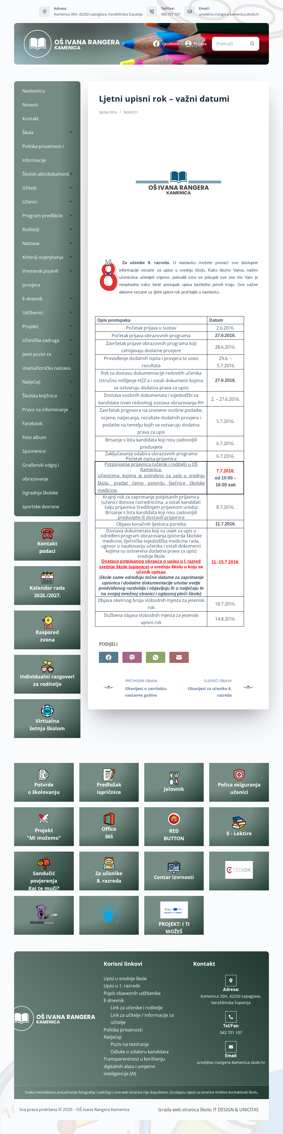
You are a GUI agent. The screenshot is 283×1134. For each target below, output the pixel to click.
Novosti (131, 112)
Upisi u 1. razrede (122, 986)
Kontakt (30, 119)
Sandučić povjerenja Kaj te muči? (43, 881)
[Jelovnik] (174, 778)
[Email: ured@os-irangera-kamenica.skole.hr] (189, 11)
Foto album (34, 437)
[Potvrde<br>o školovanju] (44, 774)
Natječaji (113, 1037)
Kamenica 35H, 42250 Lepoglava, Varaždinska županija (98, 14)
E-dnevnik (114, 1000)
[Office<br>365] (109, 819)
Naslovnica (33, 91)
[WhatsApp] (155, 657)
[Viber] (132, 657)
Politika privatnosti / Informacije (43, 153)
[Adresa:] (231, 980)
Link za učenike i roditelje (137, 1008)
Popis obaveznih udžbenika (132, 993)
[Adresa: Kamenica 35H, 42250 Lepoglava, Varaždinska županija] (44, 11)
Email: (231, 1055)
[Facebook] (108, 657)
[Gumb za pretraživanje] (252, 44)
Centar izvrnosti (174, 877)
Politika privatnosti (123, 1030)
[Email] (179, 657)
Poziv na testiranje (130, 1044)
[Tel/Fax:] (231, 1017)
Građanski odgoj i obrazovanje (40, 472)
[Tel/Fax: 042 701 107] (152, 11)
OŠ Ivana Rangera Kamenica (102, 1109)
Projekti (30, 326)
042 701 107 (170, 14)
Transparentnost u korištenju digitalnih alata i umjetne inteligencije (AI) (134, 1066)
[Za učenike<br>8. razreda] (109, 863)
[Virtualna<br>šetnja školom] (47, 711)
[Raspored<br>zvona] (47, 622)
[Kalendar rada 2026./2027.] (47, 578)
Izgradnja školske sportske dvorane (40, 500)
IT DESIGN (223, 1110)
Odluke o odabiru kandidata (140, 1052)
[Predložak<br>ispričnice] (109, 774)
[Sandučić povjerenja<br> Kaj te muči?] (44, 863)
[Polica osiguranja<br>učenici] (239, 774)
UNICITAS (249, 1110)
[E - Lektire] (239, 823)
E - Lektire (239, 833)
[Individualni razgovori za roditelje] (47, 666)
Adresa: (231, 989)
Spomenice (34, 451)
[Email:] (231, 1047)
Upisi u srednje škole (125, 978)
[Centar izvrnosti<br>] (174, 867)
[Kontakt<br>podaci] (47, 533)
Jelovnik (174, 789)
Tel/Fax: (231, 1025)
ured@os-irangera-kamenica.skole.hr (229, 14)
